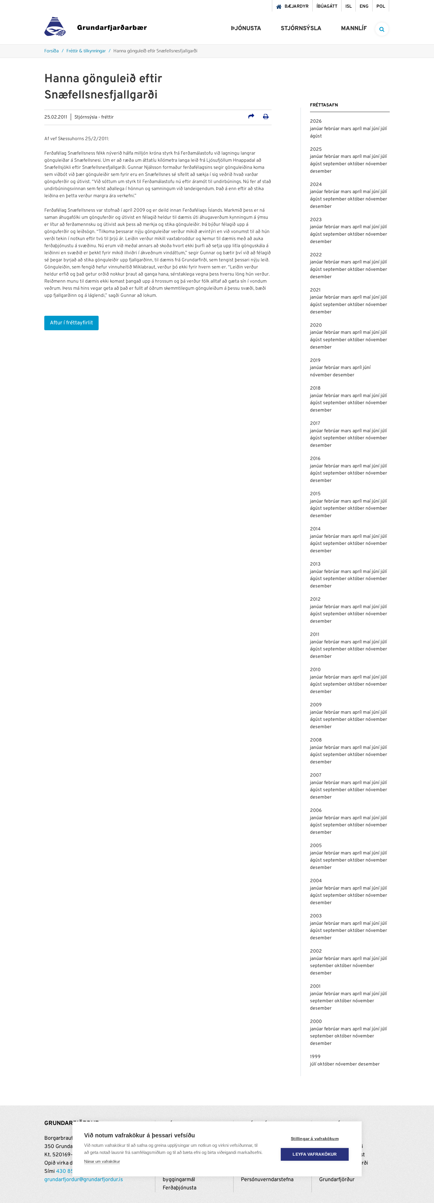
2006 (316, 811)
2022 (316, 255)
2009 (316, 705)
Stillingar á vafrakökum (315, 1138)
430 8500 (68, 1171)
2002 (316, 951)
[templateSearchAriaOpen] (382, 29)
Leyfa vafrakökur (315, 1154)
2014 (315, 529)
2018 (315, 388)
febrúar (332, 129)
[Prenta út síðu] (266, 117)
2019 (315, 361)
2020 (316, 325)
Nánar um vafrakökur (102, 1161)
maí (367, 129)
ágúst (316, 136)
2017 (315, 424)
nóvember (376, 164)
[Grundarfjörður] (95, 28)
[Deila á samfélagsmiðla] (251, 117)
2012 (315, 600)
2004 (316, 881)
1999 (315, 1057)
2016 (315, 459)
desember (321, 171)
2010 (315, 670)
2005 (316, 846)
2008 (316, 740)
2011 (314, 635)
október (356, 164)
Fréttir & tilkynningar (86, 51)
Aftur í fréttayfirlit (71, 323)
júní (376, 129)
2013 (315, 564)
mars (347, 129)
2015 (315, 494)
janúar (317, 129)
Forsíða (51, 51)
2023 (316, 220)
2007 (315, 775)
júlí (384, 129)
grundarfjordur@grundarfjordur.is (83, 1179)
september (335, 164)
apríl (358, 129)
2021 (315, 290)
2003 (316, 916)
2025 (316, 150)
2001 (315, 987)
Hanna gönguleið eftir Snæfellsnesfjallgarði (155, 51)
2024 (316, 185)
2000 (316, 1022)
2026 (316, 121)
